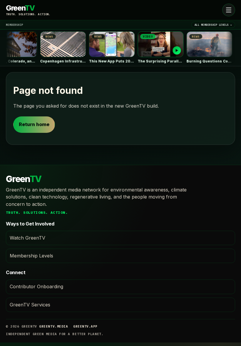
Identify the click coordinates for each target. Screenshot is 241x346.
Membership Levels (31, 256)
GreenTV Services (30, 305)
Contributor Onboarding (36, 286)
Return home (34, 124)
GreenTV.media (53, 326)
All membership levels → (213, 24)
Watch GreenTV (27, 238)
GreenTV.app (85, 326)
